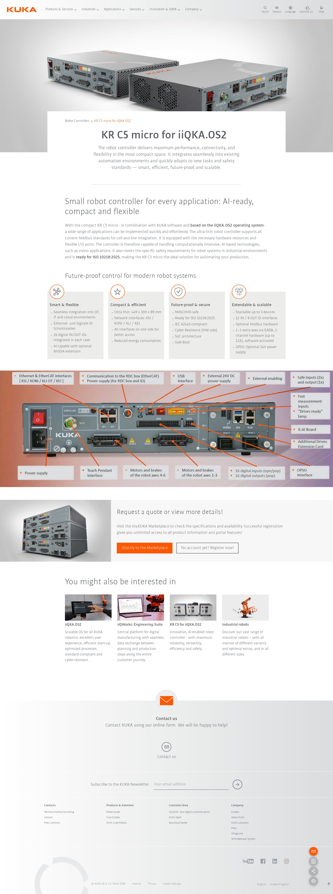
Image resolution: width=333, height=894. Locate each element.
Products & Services (59, 9)
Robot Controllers (77, 121)
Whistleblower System (243, 839)
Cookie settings (172, 883)
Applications (112, 9)
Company (191, 9)
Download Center (178, 822)
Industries (88, 9)
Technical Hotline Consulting (59, 812)
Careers (235, 812)
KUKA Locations (240, 822)
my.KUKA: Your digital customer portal (189, 812)
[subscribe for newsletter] (237, 784)
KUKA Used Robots (116, 822)
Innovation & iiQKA (163, 9)
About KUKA (238, 817)
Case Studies (113, 817)
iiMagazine (237, 833)
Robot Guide (113, 812)
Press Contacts (52, 822)
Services (135, 9)
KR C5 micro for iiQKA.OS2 (112, 121)
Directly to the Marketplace (145, 548)
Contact (48, 817)
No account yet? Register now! (207, 548)
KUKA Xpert (175, 817)
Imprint (136, 883)
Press (234, 828)
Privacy (152, 883)
